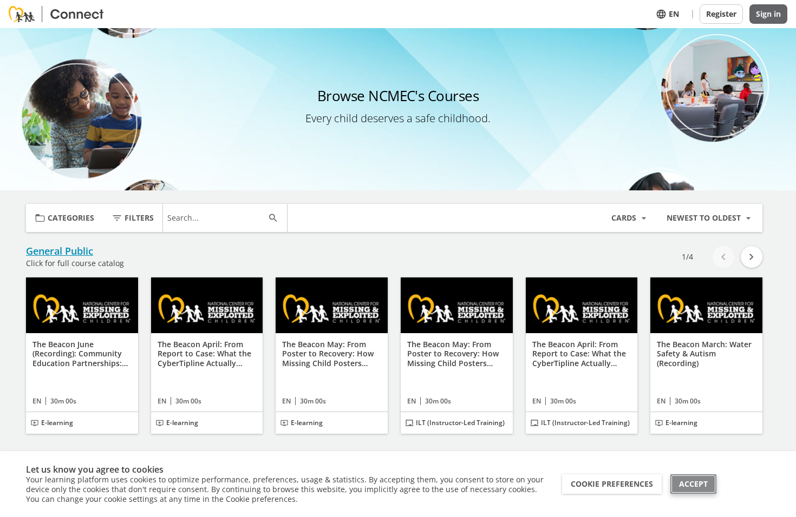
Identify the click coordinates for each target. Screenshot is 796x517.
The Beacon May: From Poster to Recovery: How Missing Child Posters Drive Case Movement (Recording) (328, 354)
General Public (59, 251)
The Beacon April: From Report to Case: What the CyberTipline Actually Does (579, 354)
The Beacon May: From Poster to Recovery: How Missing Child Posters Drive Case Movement (453, 354)
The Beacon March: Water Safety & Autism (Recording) (704, 354)
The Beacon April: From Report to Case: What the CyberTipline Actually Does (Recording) (204, 354)
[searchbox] (215, 218)
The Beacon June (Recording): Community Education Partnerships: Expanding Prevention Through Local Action (77, 354)
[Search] (273, 218)
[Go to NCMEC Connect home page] (60, 14)
